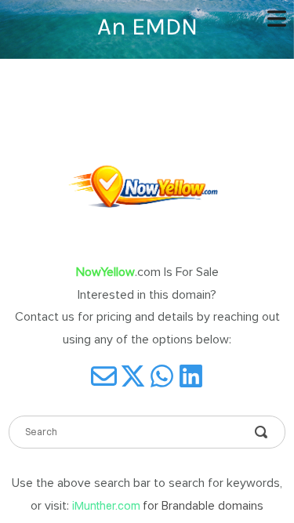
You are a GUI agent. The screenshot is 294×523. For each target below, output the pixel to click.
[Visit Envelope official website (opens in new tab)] (104, 376)
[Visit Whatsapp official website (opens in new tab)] (162, 376)
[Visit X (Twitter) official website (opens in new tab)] (133, 376)
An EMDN (147, 26)
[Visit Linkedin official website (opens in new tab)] (191, 376)
